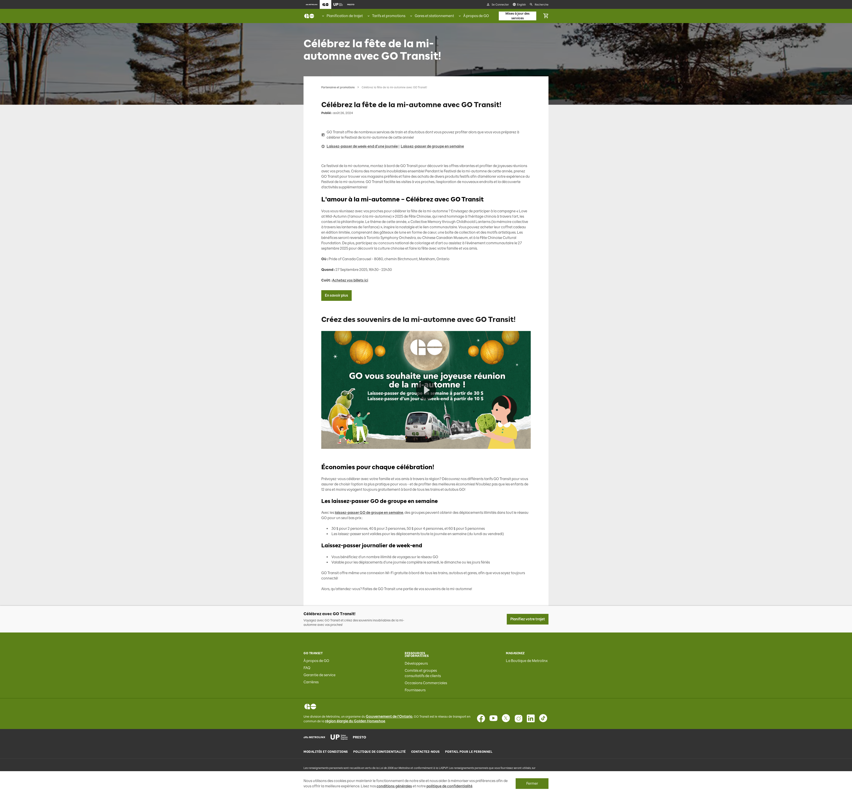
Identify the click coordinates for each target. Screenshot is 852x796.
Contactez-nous (425, 752)
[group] (342, 16)
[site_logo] (309, 16)
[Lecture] (426, 390)
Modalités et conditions (326, 752)
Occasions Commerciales (426, 683)
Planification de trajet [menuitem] (345, 16)
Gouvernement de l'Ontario (389, 716)
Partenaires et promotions (338, 87)
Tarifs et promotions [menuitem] (388, 16)
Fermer (532, 783)
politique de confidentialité (449, 786)
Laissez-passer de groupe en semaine (432, 146)
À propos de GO (316, 661)
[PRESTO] (359, 737)
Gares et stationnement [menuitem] (434, 16)
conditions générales (394, 786)
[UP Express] (339, 737)
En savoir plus (336, 295)
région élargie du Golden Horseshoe (355, 721)
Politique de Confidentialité (379, 752)
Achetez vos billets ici (350, 280)
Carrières (311, 682)
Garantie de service (319, 675)
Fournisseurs (415, 690)
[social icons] (310, 706)
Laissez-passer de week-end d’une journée (362, 146)
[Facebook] (481, 718)
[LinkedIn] (530, 718)
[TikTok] (543, 718)
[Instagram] (518, 718)
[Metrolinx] (314, 737)
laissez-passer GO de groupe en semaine (369, 512)
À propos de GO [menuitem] (476, 16)
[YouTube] (493, 718)
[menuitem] (312, 4)
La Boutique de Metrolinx (527, 661)
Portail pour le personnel (469, 752)
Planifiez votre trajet (527, 619)
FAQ (307, 668)
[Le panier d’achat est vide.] (545, 16)
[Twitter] (506, 718)
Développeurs (416, 663)
